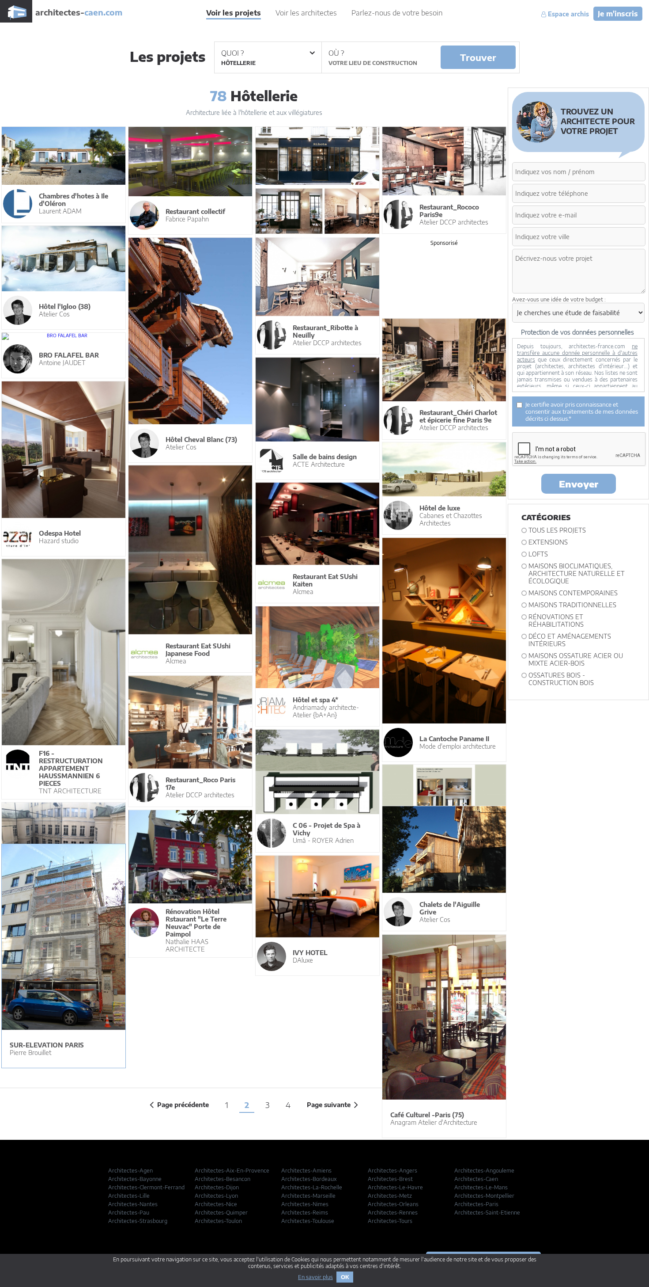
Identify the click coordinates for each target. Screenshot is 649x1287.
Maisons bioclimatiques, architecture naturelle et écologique (576, 573)
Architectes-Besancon (222, 1179)
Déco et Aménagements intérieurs (569, 639)
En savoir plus (315, 1277)
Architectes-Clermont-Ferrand (146, 1187)
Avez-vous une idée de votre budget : (559, 299)
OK (345, 1277)
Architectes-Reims (304, 1212)
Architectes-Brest (390, 1179)
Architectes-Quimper (221, 1212)
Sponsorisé (444, 243)
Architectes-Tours (390, 1221)
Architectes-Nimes (304, 1204)
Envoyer (578, 483)
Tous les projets (557, 530)
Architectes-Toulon (218, 1221)
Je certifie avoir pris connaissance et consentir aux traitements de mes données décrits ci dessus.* (581, 411)
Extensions (548, 542)
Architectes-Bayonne (135, 1179)
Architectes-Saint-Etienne (487, 1212)
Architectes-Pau (128, 1212)
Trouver (478, 57)
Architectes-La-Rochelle (311, 1187)
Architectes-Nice (216, 1204)
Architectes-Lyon (216, 1195)
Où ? (336, 53)
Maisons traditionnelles (572, 605)
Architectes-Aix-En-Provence (232, 1170)
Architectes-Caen (476, 1179)
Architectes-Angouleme (484, 1170)
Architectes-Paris (476, 1204)
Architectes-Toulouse (307, 1221)
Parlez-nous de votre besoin (397, 12)
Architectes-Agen (130, 1170)
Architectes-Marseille (308, 1195)
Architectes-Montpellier (484, 1195)
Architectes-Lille (129, 1195)
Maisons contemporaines (573, 593)
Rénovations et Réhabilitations (556, 620)
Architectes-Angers (392, 1170)
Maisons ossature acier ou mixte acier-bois (575, 659)
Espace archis (567, 14)
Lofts (538, 554)
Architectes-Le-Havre (395, 1187)
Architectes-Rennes (393, 1212)
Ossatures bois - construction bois (561, 678)
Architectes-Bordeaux (309, 1179)
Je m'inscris (618, 13)
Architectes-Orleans (393, 1204)
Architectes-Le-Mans (481, 1187)
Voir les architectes (306, 12)
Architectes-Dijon (217, 1187)
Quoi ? (232, 53)
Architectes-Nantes (133, 1204)
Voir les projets (233, 12)
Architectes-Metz (390, 1195)
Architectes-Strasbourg (137, 1221)
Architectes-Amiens (306, 1170)
